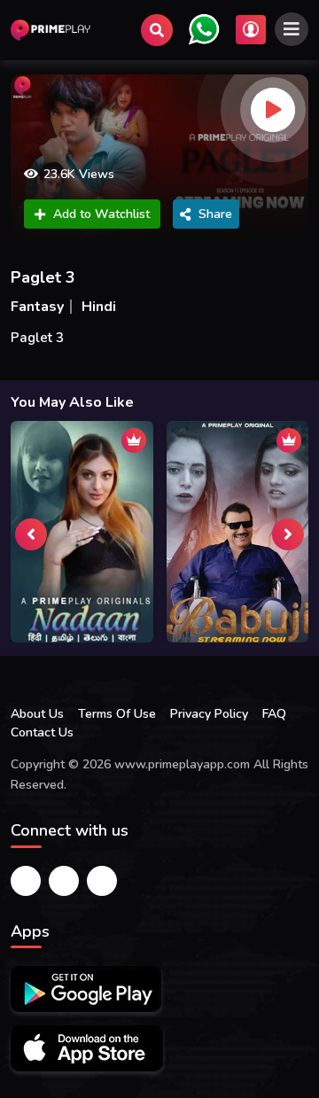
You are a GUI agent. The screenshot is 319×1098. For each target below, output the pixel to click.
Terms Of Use (117, 713)
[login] (251, 29)
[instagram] (102, 881)
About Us (37, 713)
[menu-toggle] (291, 29)
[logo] (50, 30)
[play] (273, 110)
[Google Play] (86, 989)
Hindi (99, 306)
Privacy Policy (209, 713)
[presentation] (31, 534)
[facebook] (26, 881)
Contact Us (42, 732)
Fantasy (37, 306)
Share (215, 214)
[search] (157, 30)
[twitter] (64, 881)
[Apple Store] (87, 1048)
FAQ (274, 713)
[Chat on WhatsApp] (203, 29)
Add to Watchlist (101, 214)
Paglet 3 (43, 277)
